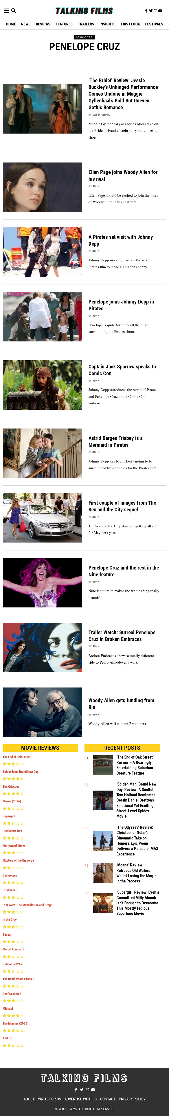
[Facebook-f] (146, 10)
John (95, 186)
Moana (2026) (12, 801)
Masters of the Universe (18, 860)
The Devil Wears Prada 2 (18, 979)
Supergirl (9, 816)
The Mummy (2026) (15, 1023)
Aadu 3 (7, 1038)
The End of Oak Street (17, 757)
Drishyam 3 (10, 890)
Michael (8, 1009)
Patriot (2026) (12, 964)
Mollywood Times (14, 846)
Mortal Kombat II (13, 949)
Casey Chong (101, 114)
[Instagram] (155, 10)
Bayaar (7, 935)
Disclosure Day (12, 831)
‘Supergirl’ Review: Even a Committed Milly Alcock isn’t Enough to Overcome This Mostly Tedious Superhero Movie (137, 903)
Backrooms (10, 875)
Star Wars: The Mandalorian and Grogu (27, 905)
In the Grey (10, 920)
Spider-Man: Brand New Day (21, 772)
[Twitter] (151, 10)
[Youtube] (160, 10)
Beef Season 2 (12, 994)
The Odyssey (11, 787)
